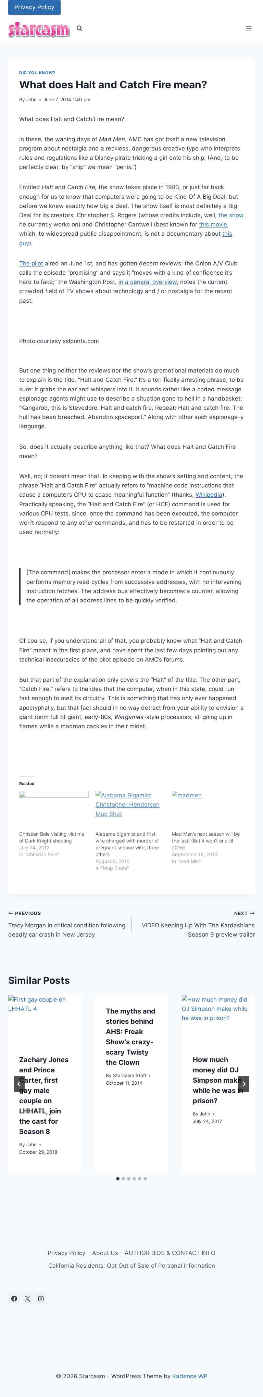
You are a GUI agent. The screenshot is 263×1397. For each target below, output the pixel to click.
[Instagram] (41, 1298)
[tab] (118, 1178)
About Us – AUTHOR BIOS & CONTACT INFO (153, 1253)
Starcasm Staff (130, 1075)
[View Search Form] (79, 28)
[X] (27, 1298)
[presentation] (44, 1019)
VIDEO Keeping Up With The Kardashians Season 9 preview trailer (198, 924)
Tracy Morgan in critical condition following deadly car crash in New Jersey (66, 924)
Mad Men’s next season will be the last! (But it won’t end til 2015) (206, 840)
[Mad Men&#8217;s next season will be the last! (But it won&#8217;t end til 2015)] (206, 811)
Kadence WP (190, 1376)
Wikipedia (209, 494)
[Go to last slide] (19, 1084)
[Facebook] (14, 1298)
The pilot (31, 263)
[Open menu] (248, 28)
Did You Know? (37, 72)
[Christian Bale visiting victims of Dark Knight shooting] (54, 811)
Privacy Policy (34, 7)
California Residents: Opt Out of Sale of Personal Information (131, 1265)
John (31, 99)
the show (231, 215)
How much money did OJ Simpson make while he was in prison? (218, 1080)
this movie (213, 224)
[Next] (243, 1084)
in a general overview (147, 281)
